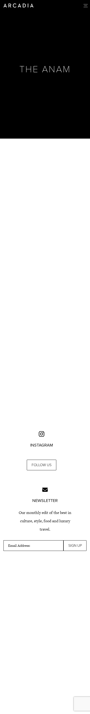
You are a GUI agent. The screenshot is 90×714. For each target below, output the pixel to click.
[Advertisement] (45, 195)
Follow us (41, 465)
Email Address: (19, 545)
